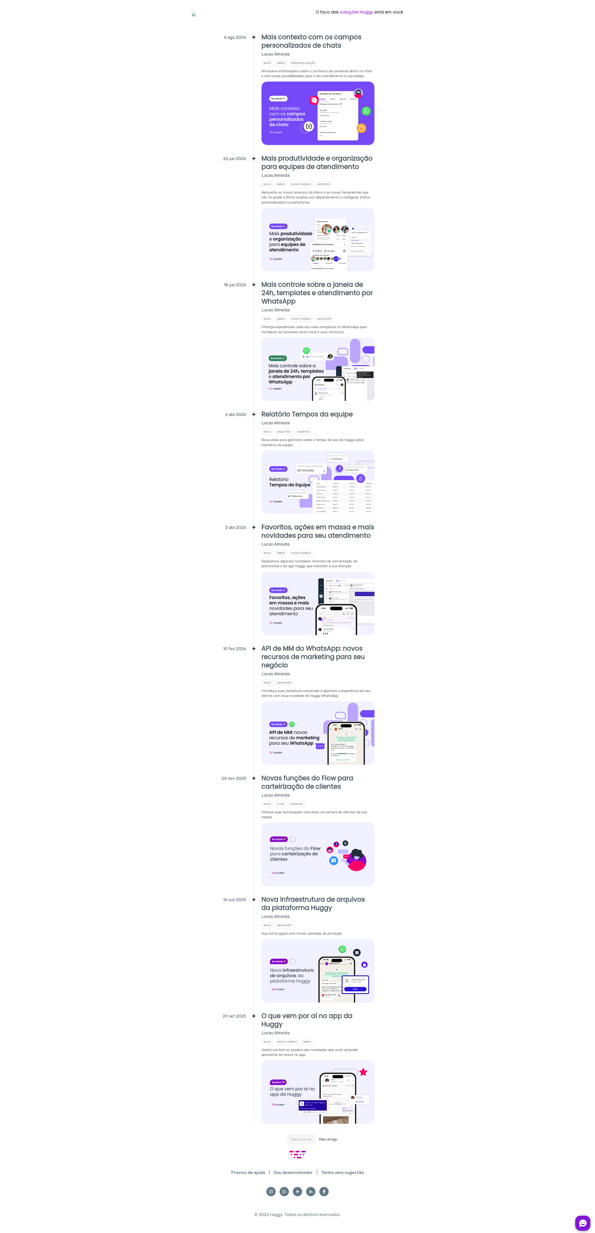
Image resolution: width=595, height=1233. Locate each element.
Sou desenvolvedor (293, 1172)
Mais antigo (328, 1139)
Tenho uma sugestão (342, 1172)
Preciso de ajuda (248, 1172)
